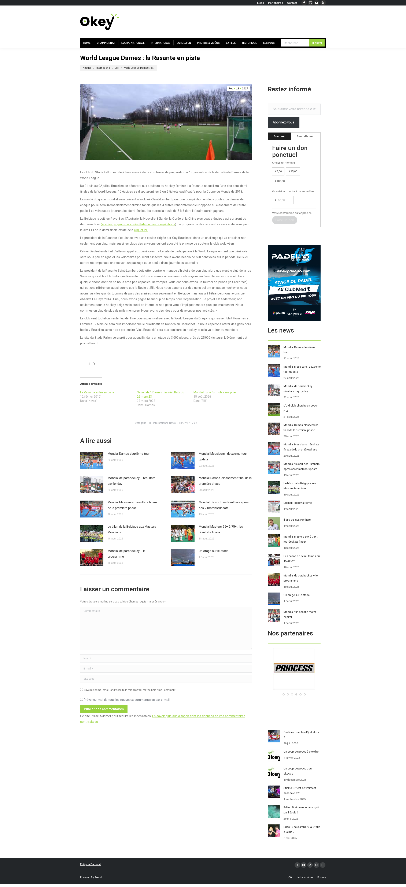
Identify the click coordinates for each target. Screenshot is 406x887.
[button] (284, 694)
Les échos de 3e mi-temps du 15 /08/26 (302, 558)
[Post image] (91, 460)
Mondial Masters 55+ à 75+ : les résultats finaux (221, 529)
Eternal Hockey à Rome (298, 502)
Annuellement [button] (305, 136)
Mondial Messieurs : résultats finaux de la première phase (132, 505)
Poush (98, 877)
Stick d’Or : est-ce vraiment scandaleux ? (300, 790)
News (172, 423)
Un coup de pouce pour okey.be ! (298, 771)
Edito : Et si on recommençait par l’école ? (301, 810)
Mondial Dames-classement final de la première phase (225, 481)
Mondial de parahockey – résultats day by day (131, 481)
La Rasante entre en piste (97, 392)
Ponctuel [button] (279, 136)
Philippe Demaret (90, 864)
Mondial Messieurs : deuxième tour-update (223, 456)
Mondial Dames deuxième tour (129, 454)
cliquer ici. (141, 230)
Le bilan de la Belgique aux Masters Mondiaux (132, 529)
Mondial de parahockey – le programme (126, 553)
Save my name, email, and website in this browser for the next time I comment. (130, 690)
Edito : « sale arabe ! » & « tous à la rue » (302, 829)
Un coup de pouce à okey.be (301, 751)
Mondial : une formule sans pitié (214, 392)
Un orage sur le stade (213, 551)
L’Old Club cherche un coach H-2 (301, 408)
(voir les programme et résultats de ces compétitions (138, 224)
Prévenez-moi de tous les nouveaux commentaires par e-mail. (127, 700)
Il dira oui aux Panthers (297, 519)
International (160, 423)
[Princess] (294, 689)
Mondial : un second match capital (300, 614)
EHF (150, 423)
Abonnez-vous (283, 122)
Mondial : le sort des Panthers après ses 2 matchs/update (224, 505)
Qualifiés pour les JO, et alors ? (301, 735)
